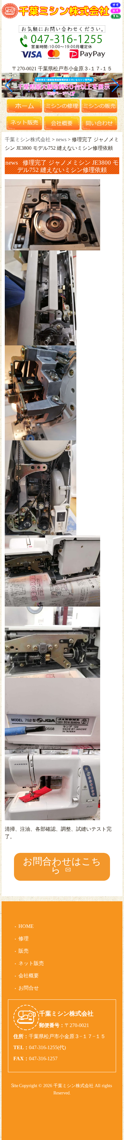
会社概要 (28, 975)
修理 (23, 938)
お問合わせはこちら (62, 865)
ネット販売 (31, 963)
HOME (26, 926)
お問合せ (28, 988)
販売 (23, 951)
